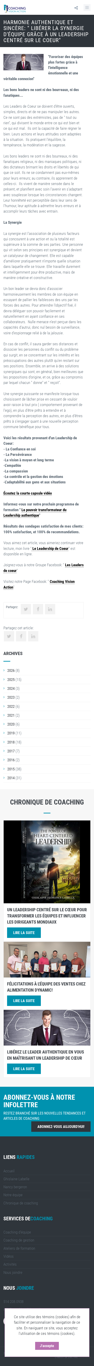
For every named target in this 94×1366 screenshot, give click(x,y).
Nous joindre (12, 1272)
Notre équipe (13, 1195)
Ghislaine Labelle (16, 1179)
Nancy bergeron (15, 1187)
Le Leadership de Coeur (49, 548)
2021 (11, 715)
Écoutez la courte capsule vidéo (27, 493)
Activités (10, 1264)
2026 (11, 670)
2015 (11, 769)
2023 (11, 697)
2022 (11, 706)
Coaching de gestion (18, 1240)
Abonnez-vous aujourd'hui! (60, 1127)
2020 (11, 724)
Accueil (9, 1171)
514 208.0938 (13, 1301)
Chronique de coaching (20, 1203)
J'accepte (47, 1346)
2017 (11, 751)
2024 (11, 688)
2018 (11, 742)
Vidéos (8, 1256)
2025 (11, 679)
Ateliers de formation (19, 1248)
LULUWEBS (84, 1357)
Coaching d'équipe (17, 1232)
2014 (11, 778)
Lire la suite (24, 933)
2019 (11, 733)
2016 (11, 760)
